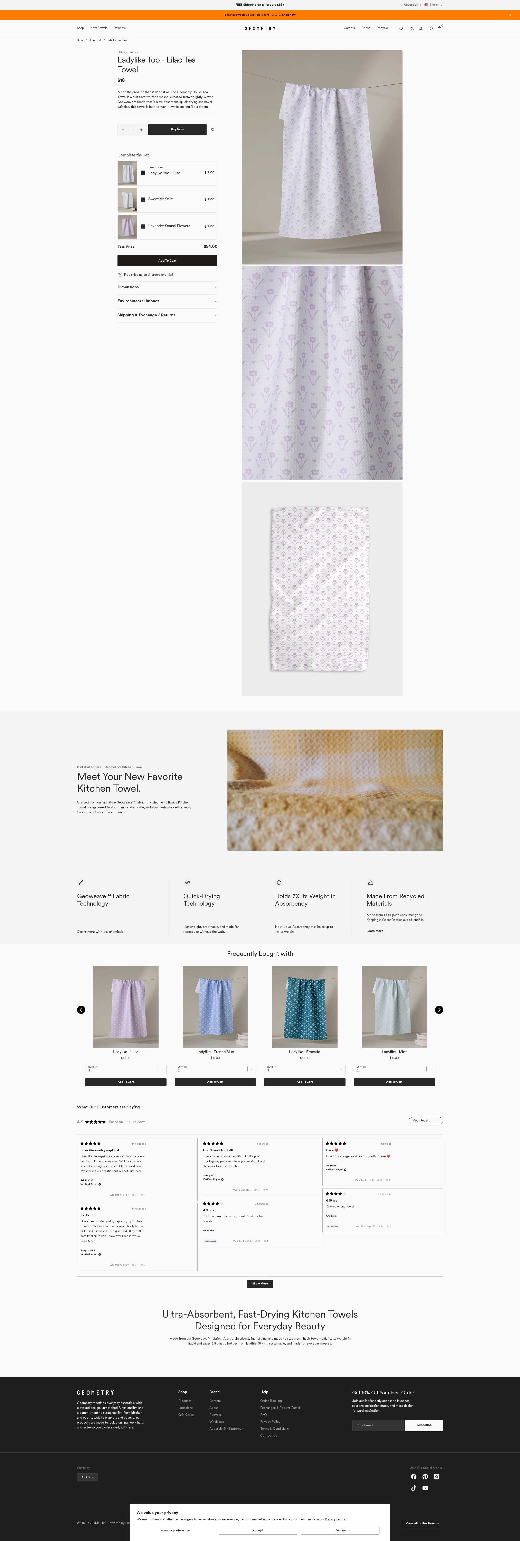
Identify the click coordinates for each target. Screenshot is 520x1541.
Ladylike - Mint (394, 1052)
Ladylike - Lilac (125, 1052)
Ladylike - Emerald (304, 1052)
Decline (340, 1530)
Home (80, 40)
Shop (91, 40)
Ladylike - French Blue (215, 1052)
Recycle (215, 1415)
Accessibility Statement (227, 1429)
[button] (433, 5)
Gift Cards (186, 1415)
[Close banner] (510, 15)
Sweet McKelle (160, 199)
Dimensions (128, 287)
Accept (257, 1530)
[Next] (439, 1010)
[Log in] (432, 28)
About (213, 1408)
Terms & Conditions (274, 1429)
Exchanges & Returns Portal (280, 1408)
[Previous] (81, 1010)
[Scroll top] (515, 1536)
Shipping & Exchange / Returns (146, 315)
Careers (215, 1401)
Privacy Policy (270, 1422)
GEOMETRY (97, 1523)
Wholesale (216, 1422)
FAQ (263, 1415)
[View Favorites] (400, 28)
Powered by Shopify (121, 1523)
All (100, 40)
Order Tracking (271, 1401)
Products (184, 1401)
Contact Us (268, 1435)
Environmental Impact (138, 301)
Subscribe (424, 1425)
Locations (185, 1408)
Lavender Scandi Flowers (169, 226)
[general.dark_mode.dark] (413, 28)
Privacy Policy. (335, 1519)
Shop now (289, 15)
